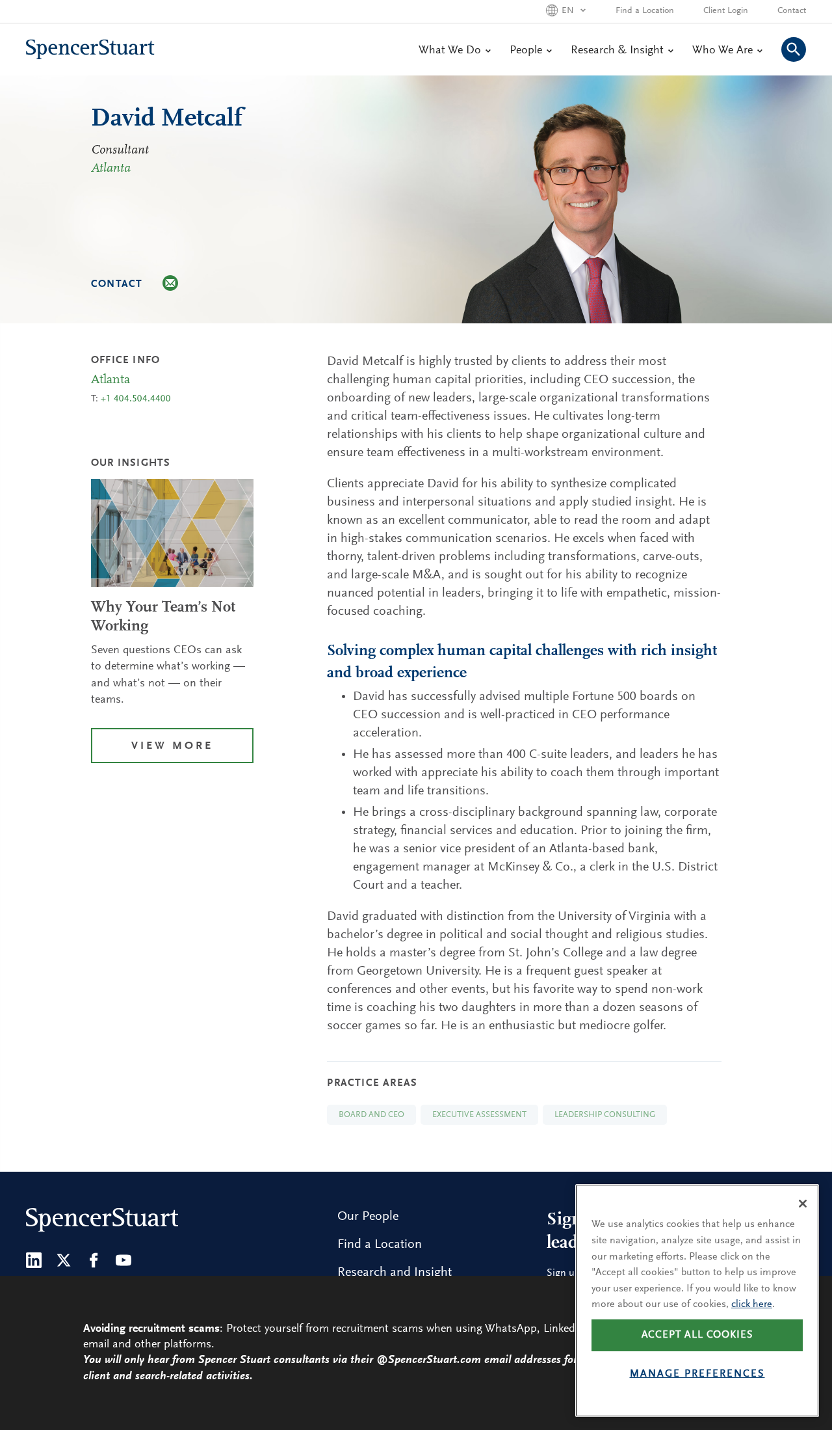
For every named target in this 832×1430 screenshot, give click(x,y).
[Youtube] (123, 1260)
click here (751, 1304)
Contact (791, 11)
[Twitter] (64, 1260)
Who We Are (722, 51)
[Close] (802, 1203)
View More (172, 746)
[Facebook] (93, 1260)
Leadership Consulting (604, 1115)
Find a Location (645, 11)
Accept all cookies (697, 1335)
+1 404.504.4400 (136, 399)
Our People (367, 1216)
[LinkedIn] (34, 1260)
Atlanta (111, 168)
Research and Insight (394, 1272)
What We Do (450, 51)
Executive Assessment (479, 1115)
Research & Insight (617, 51)
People (526, 51)
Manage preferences (697, 1374)
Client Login (725, 11)
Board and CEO (371, 1115)
